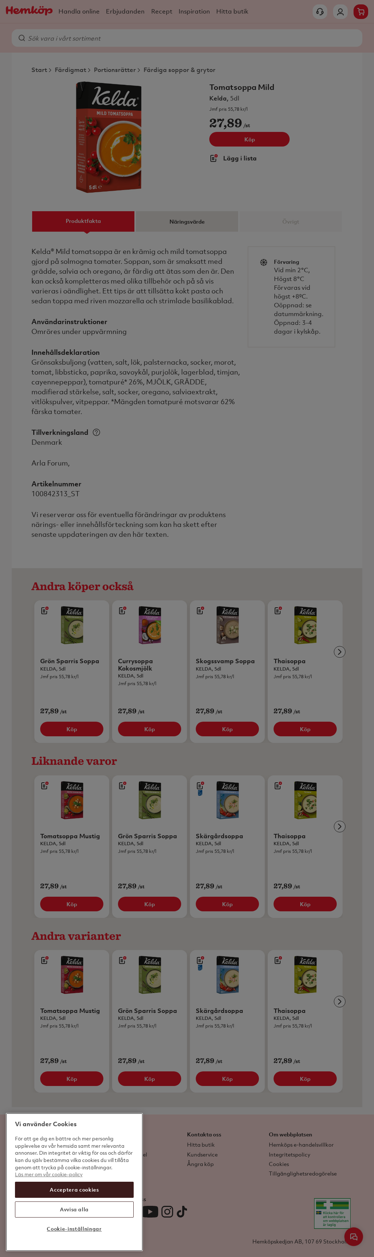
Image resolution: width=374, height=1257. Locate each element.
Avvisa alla (74, 1209)
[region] (74, 1182)
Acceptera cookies (74, 1189)
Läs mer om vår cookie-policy (49, 1174)
